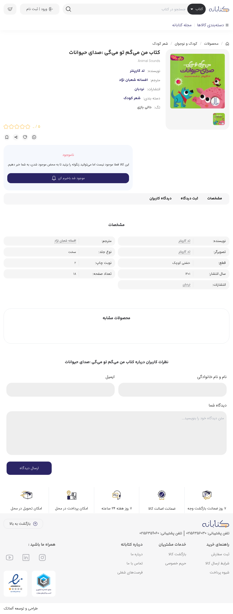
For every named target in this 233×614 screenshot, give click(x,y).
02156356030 (196, 533)
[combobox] (134, 9)
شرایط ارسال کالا (217, 563)
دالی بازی (144, 107)
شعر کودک (160, 43)
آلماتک (9, 608)
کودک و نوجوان (186, 43)
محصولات (211, 43)
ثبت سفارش (220, 554)
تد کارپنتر (137, 71)
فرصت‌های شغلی (130, 572)
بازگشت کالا (177, 554)
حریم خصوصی (175, 563)
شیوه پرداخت (219, 572)
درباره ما (137, 554)
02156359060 (149, 533)
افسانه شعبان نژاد (133, 80)
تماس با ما (135, 563)
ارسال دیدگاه (29, 468)
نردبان (139, 89)
